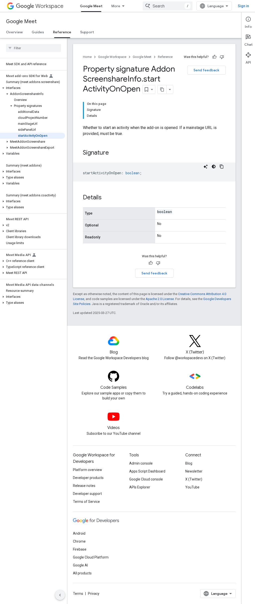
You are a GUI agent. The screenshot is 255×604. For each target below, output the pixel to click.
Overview (14, 32)
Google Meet (91, 6)
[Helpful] (214, 57)
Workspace (49, 6)
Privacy (93, 594)
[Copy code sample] (222, 167)
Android (79, 533)
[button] (32, 88)
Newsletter (193, 471)
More (115, 6)
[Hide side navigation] (60, 595)
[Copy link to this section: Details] (107, 198)
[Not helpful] (222, 57)
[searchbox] (33, 48)
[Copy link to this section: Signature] (114, 153)
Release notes (84, 486)
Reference (62, 32)
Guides (38, 32)
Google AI (80, 565)
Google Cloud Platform (91, 557)
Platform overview (87, 470)
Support (87, 32)
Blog (188, 463)
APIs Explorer (139, 487)
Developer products (88, 478)
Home (87, 57)
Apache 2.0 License (160, 299)
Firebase (79, 549)
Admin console (141, 463)
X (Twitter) (193, 479)
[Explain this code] (206, 167)
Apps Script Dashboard (147, 471)
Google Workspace (112, 57)
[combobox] (167, 5)
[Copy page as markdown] (162, 89)
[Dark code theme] (214, 167)
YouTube (192, 487)
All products (82, 573)
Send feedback (206, 70)
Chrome (79, 541)
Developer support (87, 494)
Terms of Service (86, 502)
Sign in (243, 6)
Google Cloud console (146, 479)
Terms (78, 594)
